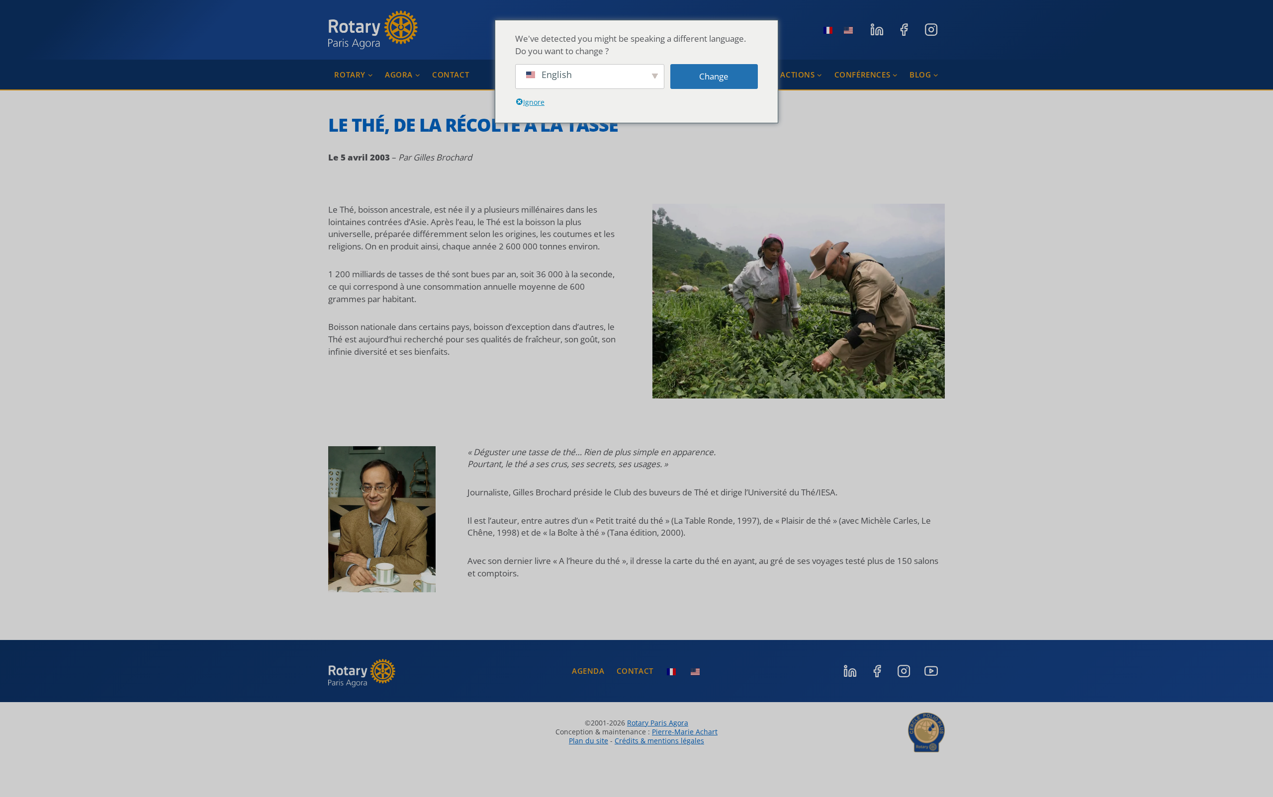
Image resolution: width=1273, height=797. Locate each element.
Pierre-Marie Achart (685, 731)
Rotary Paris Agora (657, 722)
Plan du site (588, 740)
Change (713, 76)
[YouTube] (930, 670)
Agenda (588, 671)
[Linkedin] (876, 29)
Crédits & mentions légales (659, 740)
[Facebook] (904, 29)
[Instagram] (930, 29)
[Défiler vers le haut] (1251, 768)
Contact (450, 75)
